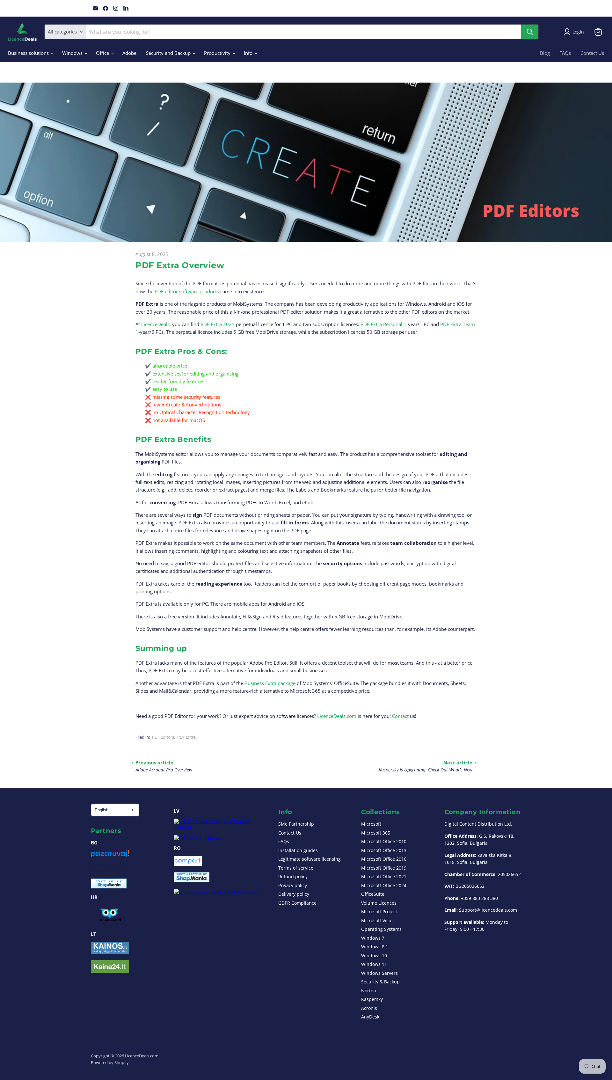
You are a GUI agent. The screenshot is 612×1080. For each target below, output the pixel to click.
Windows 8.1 (374, 947)
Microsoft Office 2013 (383, 850)
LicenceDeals (155, 324)
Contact (400, 716)
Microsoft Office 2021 (383, 876)
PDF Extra (186, 737)
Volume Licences (379, 903)
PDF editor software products (187, 291)
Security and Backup (169, 53)
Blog (545, 53)
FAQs (565, 53)
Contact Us (592, 53)
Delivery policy (293, 894)
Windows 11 (374, 964)
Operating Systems (381, 929)
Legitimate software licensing (309, 859)
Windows (73, 53)
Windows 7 (372, 938)
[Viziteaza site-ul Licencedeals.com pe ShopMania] (191, 880)
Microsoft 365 (375, 833)
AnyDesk (370, 1017)
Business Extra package (269, 683)
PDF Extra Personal (381, 324)
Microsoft (371, 824)
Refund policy (293, 876)
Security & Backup (380, 982)
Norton (368, 991)
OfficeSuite (372, 894)
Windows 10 (374, 955)
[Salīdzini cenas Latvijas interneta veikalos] (220, 827)
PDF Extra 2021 (217, 324)
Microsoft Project (379, 912)
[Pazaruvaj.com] (110, 856)
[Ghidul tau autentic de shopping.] (188, 864)
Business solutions (29, 53)
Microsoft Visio (376, 920)
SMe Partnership (296, 824)
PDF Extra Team (457, 324)
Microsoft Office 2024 (383, 885)
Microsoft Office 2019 (383, 868)
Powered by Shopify (110, 1062)
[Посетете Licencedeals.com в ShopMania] (109, 886)
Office (103, 53)
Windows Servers (379, 973)
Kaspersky (372, 999)
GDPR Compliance (297, 903)
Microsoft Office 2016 (383, 859)
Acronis (369, 1008)
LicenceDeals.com (336, 716)
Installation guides (298, 850)
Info (249, 53)
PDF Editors (163, 737)
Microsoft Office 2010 (383, 841)
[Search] (529, 32)
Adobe (129, 53)
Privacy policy (292, 885)
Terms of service (295, 868)
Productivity (218, 53)
